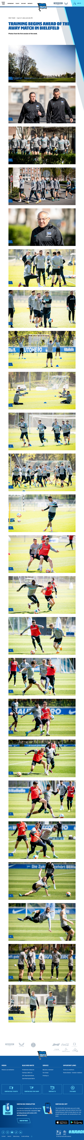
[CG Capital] (74, 1045)
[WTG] (75, 1050)
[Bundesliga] (58, 1132)
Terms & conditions (68, 1069)
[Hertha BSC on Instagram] (7, 1133)
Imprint (9, 1136)
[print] (31, 1136)
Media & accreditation (8, 1069)
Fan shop (23, 3)
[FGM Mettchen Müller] (57, 1050)
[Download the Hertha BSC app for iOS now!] (62, 1124)
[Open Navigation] (3, 3)
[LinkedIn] (20, 1133)
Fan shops (45, 1072)
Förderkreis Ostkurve (28, 1069)
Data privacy (16, 1136)
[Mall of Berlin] (33, 1045)
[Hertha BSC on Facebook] (3, 1133)
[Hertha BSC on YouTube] (12, 1133)
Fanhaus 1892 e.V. (27, 1072)
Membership (11, 3)
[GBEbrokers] (66, 1050)
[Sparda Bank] (58, 3)
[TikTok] (16, 1133)
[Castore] (66, 3)
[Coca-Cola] (65, 1045)
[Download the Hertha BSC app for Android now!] (76, 1124)
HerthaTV (30, 3)
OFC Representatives (28, 1075)
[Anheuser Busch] (56, 1045)
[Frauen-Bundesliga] (64, 1132)
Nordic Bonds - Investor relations (72, 1072)
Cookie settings (25, 1136)
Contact (3, 1136)
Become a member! (48, 1069)
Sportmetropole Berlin (28, 1078)
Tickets (17, 3)
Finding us (46, 1075)
